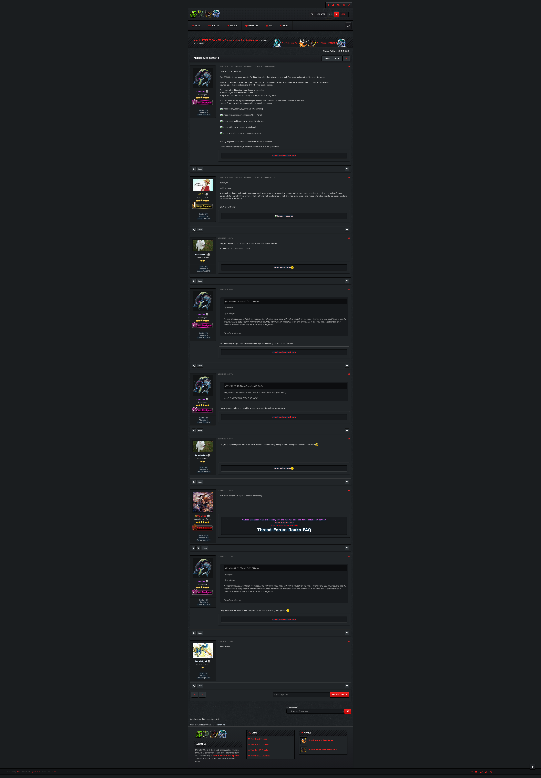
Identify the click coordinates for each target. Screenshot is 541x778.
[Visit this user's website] (194, 548)
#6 (349, 439)
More (285, 26)
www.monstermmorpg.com (226, 755)
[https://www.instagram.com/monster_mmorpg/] (349, 5)
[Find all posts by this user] (194, 169)
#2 (349, 177)
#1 (349, 66)
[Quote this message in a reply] (347, 169)
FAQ (270, 26)
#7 (349, 490)
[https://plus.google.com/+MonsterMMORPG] (339, 5)
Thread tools (331, 58)
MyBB (18, 772)
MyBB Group (35, 772)
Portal (215, 26)
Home (197, 26)
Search (233, 26)
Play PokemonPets (290, 43)
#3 (349, 238)
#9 (349, 641)
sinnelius (272, 66)
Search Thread (339, 695)
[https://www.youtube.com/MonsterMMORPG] (344, 5)
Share (200, 169)
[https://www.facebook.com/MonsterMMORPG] (328, 5)
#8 (349, 556)
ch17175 (272, 177)
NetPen (53, 772)
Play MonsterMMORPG (326, 43)
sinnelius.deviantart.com (284, 155)
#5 (349, 374)
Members (253, 26)
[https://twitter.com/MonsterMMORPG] (333, 5)
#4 (349, 289)
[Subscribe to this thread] (346, 58)
